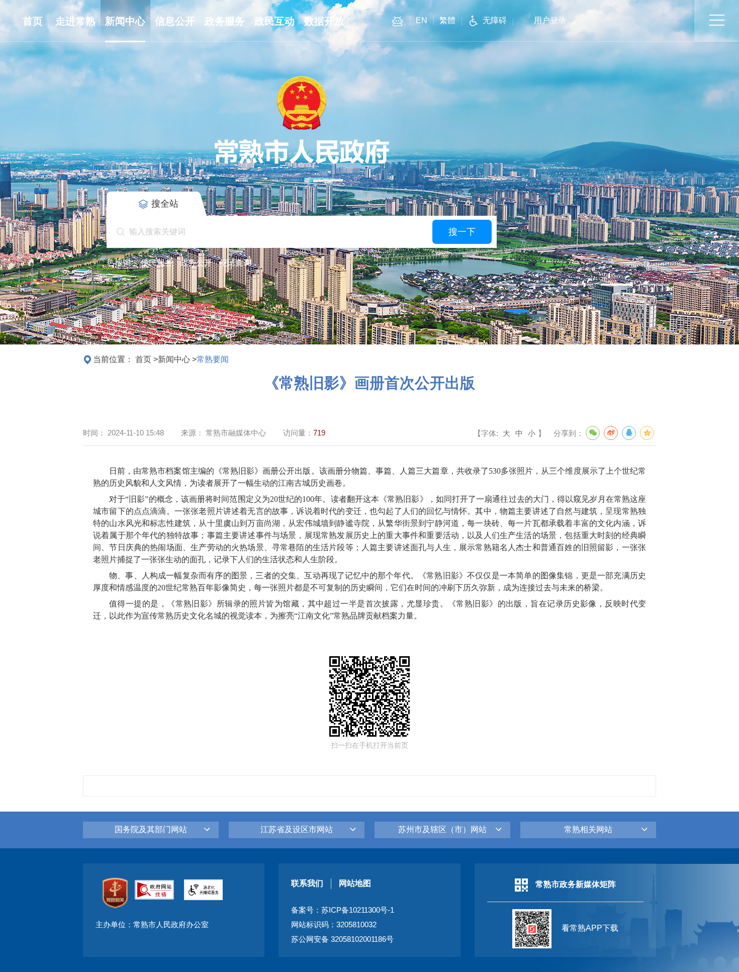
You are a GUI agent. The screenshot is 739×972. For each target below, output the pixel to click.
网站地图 (355, 883)
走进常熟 (75, 21)
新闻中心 (125, 21)
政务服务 (225, 21)
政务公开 (196, 262)
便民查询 (235, 262)
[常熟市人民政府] (302, 164)
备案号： (342, 910)
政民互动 (274, 21)
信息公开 (175, 21)
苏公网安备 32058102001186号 (342, 939)
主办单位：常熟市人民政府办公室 (152, 925)
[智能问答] (397, 23)
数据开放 (324, 21)
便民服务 (157, 262)
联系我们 (307, 883)
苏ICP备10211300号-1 (357, 910)
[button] (501, 285)
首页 (33, 21)
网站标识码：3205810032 (334, 925)
